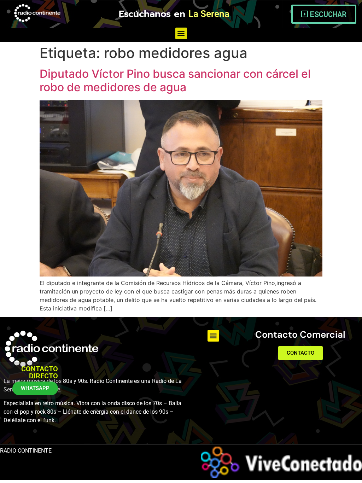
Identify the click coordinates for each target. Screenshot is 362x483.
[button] (181, 33)
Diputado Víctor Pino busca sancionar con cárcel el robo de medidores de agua (175, 80)
